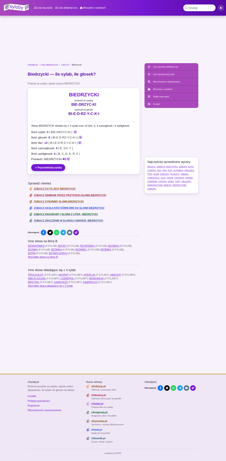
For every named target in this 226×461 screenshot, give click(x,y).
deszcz (151, 167)
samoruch (90, 282)
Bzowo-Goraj (58, 253)
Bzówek (106, 249)
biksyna (33, 282)
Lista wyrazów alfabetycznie (165, 67)
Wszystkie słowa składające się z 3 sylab (50, 286)
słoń (156, 174)
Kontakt (156, 104)
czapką (162, 181)
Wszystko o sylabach (94, 7)
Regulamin (34, 405)
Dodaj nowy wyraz (161, 96)
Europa (151, 189)
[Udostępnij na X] (50, 232)
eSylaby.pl (33, 64)
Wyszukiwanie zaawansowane (166, 82)
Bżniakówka (36, 246)
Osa (159, 170)
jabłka (184, 174)
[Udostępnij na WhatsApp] (56, 232)
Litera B (65, 64)
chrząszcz (153, 178)
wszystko (172, 167)
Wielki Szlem (36, 278)
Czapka (151, 170)
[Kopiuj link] (76, 232)
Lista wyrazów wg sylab (163, 74)
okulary (186, 181)
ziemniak (152, 181)
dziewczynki (179, 185)
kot (170, 170)
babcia (167, 185)
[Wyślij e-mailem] (69, 232)
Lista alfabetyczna (67, 7)
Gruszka (189, 170)
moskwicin (96, 278)
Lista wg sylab (44, 7)
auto (190, 167)
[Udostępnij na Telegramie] (63, 232)
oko (164, 170)
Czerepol (67, 278)
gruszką (179, 178)
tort (177, 181)
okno (171, 181)
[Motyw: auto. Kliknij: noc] (221, 8)
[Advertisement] (113, 40)
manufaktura (155, 185)
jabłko (183, 167)
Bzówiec (81, 249)
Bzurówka (87, 246)
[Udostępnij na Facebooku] (43, 232)
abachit (115, 275)
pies (149, 174)
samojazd (61, 282)
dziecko (164, 174)
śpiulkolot (36, 275)
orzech (161, 167)
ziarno (189, 178)
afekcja (89, 275)
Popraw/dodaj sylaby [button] (50, 167)
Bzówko (113, 246)
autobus (178, 170)
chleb (170, 178)
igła (163, 178)
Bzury (62, 246)
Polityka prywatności (39, 401)
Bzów (31, 253)
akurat (64, 275)
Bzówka (56, 249)
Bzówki (33, 249)
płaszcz (174, 174)
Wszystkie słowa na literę (43, 257)
